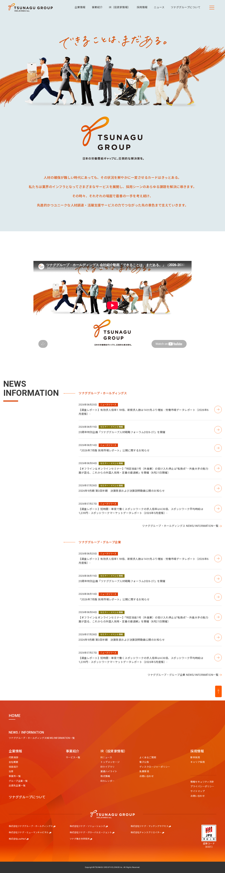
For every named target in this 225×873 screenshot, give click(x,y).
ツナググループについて (27, 797)
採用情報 (197, 751)
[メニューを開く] (212, 7)
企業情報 (15, 751)
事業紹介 (72, 751)
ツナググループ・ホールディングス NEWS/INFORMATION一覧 (180, 525)
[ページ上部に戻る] (218, 691)
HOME (15, 715)
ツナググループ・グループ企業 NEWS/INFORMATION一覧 (183, 674)
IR (113, 751)
